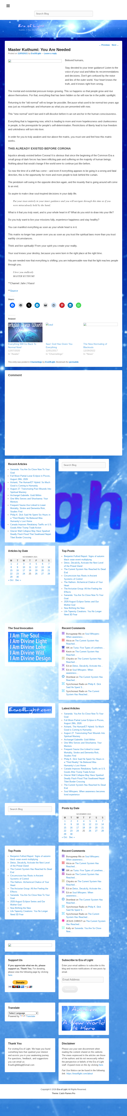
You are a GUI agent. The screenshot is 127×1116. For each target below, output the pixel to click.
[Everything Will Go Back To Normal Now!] (25, 332)
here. (10, 975)
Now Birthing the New (74, 608)
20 (42, 570)
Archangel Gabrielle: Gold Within (25, 495)
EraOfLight (36, 53)
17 (24, 570)
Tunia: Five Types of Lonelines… (89, 648)
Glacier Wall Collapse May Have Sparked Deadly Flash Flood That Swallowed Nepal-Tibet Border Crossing (30, 534)
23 (17, 573)
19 (36, 570)
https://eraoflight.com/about (79, 1073)
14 (49, 567)
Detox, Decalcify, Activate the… (87, 666)
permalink (74, 362)
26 (36, 573)
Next (115, 45)
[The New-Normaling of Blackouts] (100, 332)
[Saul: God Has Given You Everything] (63, 332)
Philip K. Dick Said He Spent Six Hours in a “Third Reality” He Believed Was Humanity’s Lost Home (30, 517)
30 (17, 577)
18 (30, 570)
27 (42, 573)
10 (24, 567)
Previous (104, 45)
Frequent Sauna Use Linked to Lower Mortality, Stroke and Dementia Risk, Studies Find (28, 508)
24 (24, 573)
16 (17, 570)
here (101, 1065)
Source (14, 290)
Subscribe (70, 989)
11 (30, 567)
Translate (30, 1016)
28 (49, 573)
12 (36, 567)
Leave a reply (50, 53)
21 (49, 570)
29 (11, 577)
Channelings (36, 362)
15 (11, 570)
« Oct (10, 580)
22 (11, 573)
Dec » (18, 580)
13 (42, 567)
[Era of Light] (63, 29)
